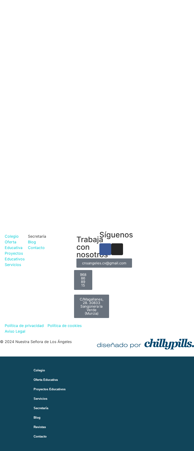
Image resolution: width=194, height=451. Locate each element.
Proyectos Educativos (50, 389)
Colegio (39, 370)
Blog (37, 417)
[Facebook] (105, 249)
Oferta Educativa (46, 380)
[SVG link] (145, 344)
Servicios (40, 398)
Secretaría (41, 408)
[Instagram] (117, 249)
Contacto (40, 436)
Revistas (40, 427)
